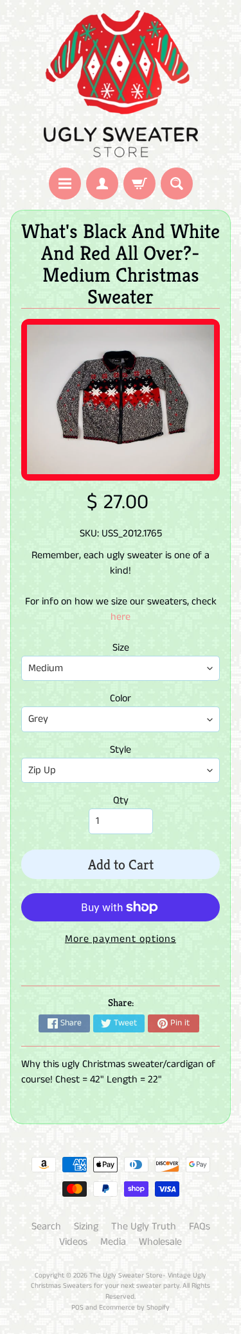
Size (120, 647)
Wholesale (160, 1242)
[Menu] (65, 183)
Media (113, 1242)
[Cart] (139, 183)
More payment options (120, 939)
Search (46, 1226)
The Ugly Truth (143, 1226)
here (120, 617)
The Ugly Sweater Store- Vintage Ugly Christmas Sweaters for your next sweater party (118, 1281)
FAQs (199, 1226)
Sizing (86, 1226)
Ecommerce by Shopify (134, 1308)
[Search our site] (177, 183)
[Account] (102, 183)
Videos (73, 1242)
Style (120, 749)
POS (77, 1308)
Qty (121, 800)
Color (120, 698)
